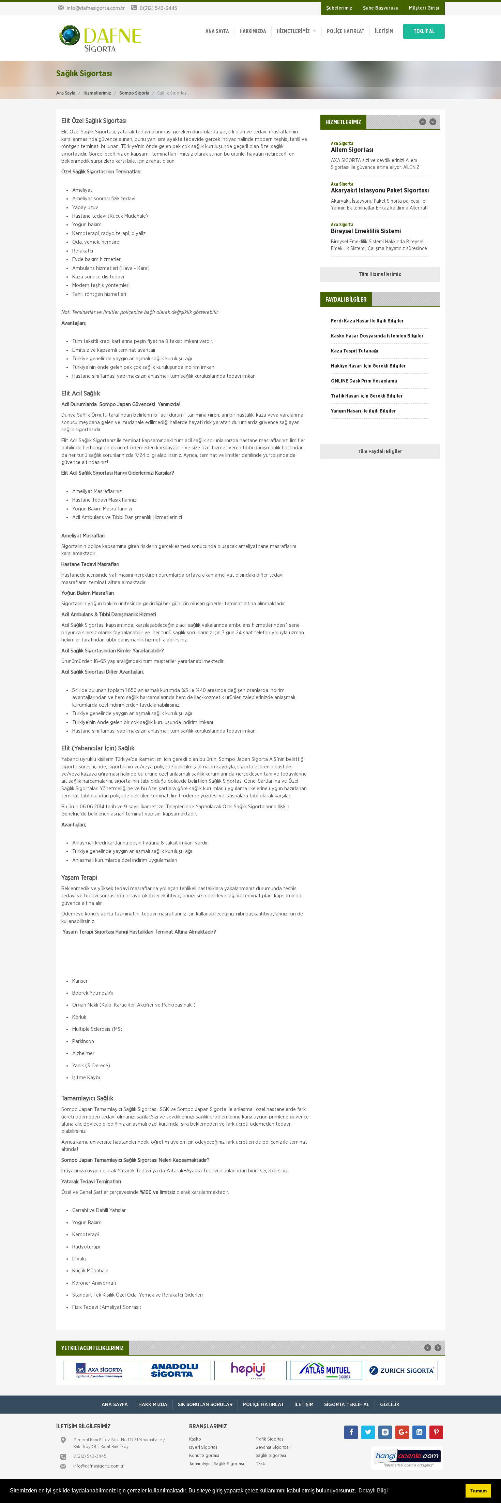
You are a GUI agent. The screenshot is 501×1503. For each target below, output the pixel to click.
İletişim (384, 31)
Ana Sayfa (65, 93)
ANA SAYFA (217, 31)
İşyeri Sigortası (203, 1447)
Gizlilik (389, 1404)
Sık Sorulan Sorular (205, 1404)
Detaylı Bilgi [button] (373, 1490)
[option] (380, 157)
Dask (260, 1464)
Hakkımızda (253, 31)
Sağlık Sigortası (271, 1456)
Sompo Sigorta (134, 93)
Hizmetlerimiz (97, 93)
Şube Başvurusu (380, 8)
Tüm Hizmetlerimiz (380, 274)
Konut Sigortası (204, 1456)
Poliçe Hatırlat (345, 31)
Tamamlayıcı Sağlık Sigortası (216, 1464)
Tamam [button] (478, 1490)
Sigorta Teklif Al (346, 1404)
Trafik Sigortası (270, 1439)
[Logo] (100, 37)
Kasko (195, 1439)
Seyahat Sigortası (273, 1447)
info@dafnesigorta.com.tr (98, 1466)
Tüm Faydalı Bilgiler (380, 451)
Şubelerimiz (339, 8)
